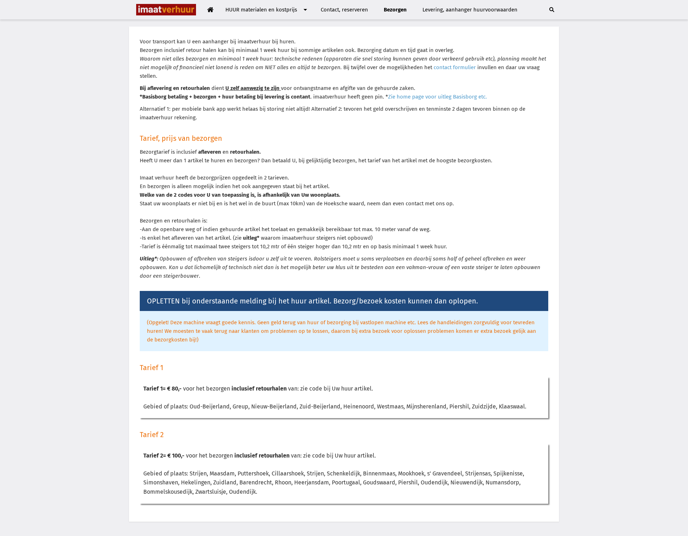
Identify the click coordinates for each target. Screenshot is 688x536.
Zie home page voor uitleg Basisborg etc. (437, 97)
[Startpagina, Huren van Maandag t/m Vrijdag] (210, 9)
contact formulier (455, 67)
